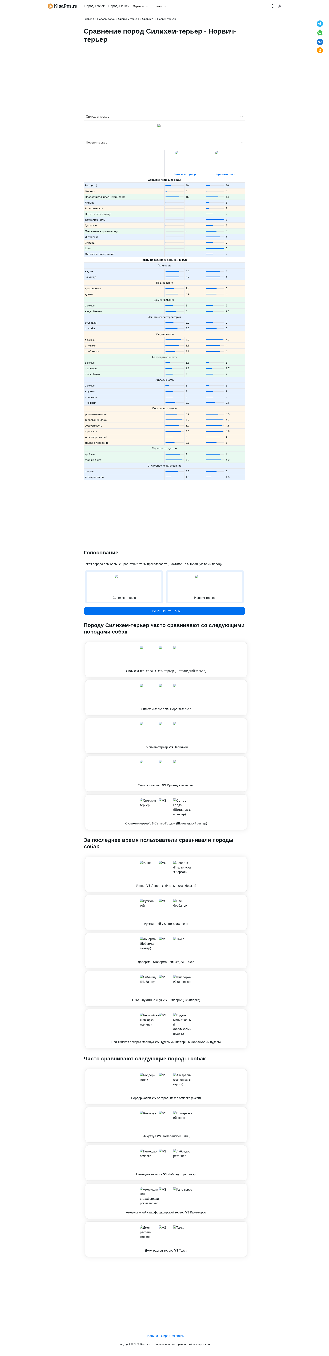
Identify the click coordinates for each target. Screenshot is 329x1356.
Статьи (157, 6)
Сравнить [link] (148, 18)
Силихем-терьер (184, 174)
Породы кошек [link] (118, 6)
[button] (166, 659)
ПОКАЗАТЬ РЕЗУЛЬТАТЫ (164, 611)
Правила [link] (151, 1336)
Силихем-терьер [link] (128, 18)
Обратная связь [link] (172, 1336)
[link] (166, 659)
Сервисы (138, 6)
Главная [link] (89, 18)
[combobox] (86, 116)
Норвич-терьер (225, 174)
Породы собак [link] (94, 6)
